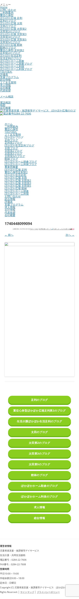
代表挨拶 (5, 90)
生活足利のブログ (10, 58)
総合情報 (5, 80)
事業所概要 (11, 167)
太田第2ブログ (13, 151)
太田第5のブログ (10, 42)
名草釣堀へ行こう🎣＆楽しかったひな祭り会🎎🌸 (56, 229)
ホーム (9, 124)
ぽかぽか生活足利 (10, 55)
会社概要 (5, 88)
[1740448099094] (39, 309)
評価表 (4, 74)
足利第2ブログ (13, 143)
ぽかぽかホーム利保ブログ (16, 69)
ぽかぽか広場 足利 (11, 18)
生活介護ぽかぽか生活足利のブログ (39, 421)
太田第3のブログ (10, 37)
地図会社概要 (5, 106)
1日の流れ (6, 72)
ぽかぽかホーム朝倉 (12, 61)
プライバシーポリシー (48, 592)
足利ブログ (11, 140)
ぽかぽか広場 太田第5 (13, 39)
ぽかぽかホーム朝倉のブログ (39, 485)
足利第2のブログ (10, 53)
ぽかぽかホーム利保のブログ (39, 496)
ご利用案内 (6, 12)
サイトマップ (27, 592)
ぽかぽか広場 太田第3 (13, 34)
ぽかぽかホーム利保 (12, 66)
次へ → (70, 235)
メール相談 (6, 96)
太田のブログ (8, 26)
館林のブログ (8, 47)
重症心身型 (6, 15)
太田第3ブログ (13, 153)
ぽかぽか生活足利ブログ (19, 145)
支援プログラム (9, 77)
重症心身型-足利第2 (12, 50)
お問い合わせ (8, 10)
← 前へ (9, 235)
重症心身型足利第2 (16, 172)
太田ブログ (11, 148)
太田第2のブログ (10, 31)
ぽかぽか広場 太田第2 (13, 29)
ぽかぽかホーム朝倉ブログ (16, 63)
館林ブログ (11, 159)
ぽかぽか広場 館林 (11, 45)
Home (3, 7)
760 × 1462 (34, 229)
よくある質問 (8, 82)
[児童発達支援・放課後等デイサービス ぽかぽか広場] (38, 110)
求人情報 (5, 85)
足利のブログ (8, 20)
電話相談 (5, 102)
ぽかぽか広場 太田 (11, 23)
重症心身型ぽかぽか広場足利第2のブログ (39, 410)
